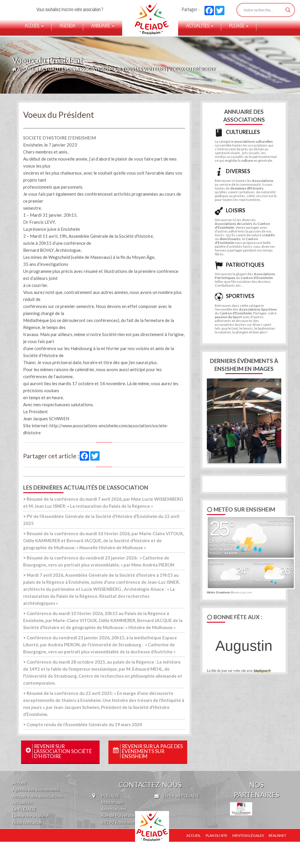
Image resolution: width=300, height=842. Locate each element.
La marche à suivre (30, 815)
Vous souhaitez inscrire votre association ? (69, 9)
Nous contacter (27, 822)
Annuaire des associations (37, 796)
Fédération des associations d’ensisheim (146, 14)
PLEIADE (237, 26)
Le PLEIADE (24, 809)
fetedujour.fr (262, 670)
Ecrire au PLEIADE (180, 795)
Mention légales (248, 835)
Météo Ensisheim (218, 592)
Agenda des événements (35, 789)
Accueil (33, 26)
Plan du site (216, 835)
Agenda (67, 26)
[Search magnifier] (288, 10)
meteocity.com (242, 592)
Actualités (198, 26)
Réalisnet (277, 835)
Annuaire (101, 26)
